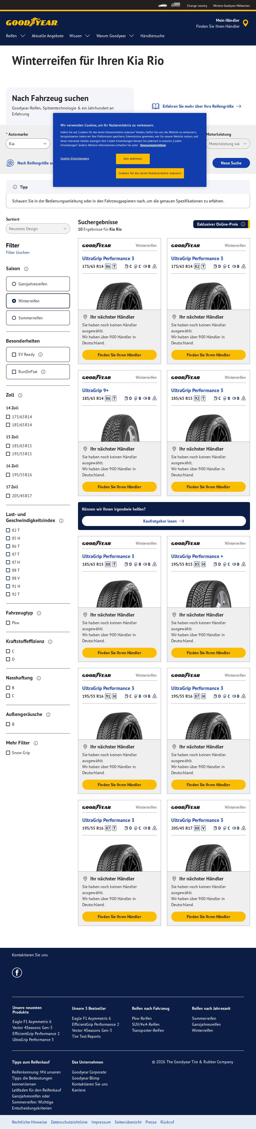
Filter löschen (18, 252)
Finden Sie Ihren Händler (119, 354)
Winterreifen (29, 300)
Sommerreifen (30, 317)
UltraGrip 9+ (95, 390)
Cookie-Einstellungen (74, 158)
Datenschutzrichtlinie (153, 145)
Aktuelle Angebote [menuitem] (48, 35)
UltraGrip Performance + (197, 556)
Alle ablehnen (133, 158)
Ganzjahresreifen (33, 283)
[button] (26, 268)
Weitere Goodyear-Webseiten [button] (231, 5)
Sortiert (13, 219)
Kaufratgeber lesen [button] (160, 521)
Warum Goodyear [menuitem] (111, 35)
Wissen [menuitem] (76, 35)
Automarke (18, 134)
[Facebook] (17, 972)
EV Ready (26, 354)
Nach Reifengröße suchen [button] (40, 162)
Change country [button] (197, 5)
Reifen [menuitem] (11, 35)
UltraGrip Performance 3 (108, 258)
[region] (129, 150)
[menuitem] (162, 4)
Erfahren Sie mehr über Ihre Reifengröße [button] (198, 106)
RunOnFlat (27, 371)
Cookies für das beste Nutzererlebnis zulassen (150, 173)
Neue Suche (231, 162)
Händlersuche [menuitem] (152, 35)
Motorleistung (218, 134)
